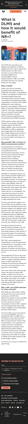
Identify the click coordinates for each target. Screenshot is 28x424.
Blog (2, 402)
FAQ (2, 395)
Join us (13, 402)
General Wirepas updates (10, 378)
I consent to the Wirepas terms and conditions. (13, 369)
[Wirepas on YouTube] (18, 407)
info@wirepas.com (17, 414)
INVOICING (22, 400)
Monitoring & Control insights (11, 383)
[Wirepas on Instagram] (15, 407)
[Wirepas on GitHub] (21, 407)
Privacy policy (25, 414)
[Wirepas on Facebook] (12, 407)
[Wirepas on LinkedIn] (10, 407)
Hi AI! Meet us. (20, 402)
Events (7, 402)
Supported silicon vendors (9, 398)
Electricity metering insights (11, 380)
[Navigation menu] (25, 11)
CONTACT (15, 400)
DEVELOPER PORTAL (6, 400)
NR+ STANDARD (8, 395)
